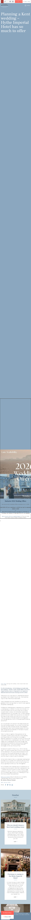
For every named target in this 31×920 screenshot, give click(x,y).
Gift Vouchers (10, 1)
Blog (5, 683)
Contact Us (5, 1)
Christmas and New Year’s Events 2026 (2, 1)
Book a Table (27, 1)
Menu (28, 5)
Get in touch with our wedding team (11, 516)
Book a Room (20, 1)
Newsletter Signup (12, 1)
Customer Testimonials (7, 1)
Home (2, 683)
